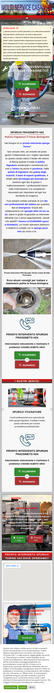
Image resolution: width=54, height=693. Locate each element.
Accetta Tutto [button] (10, 687)
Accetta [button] (23, 687)
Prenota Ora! (37, 539)
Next (51, 409)
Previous (2, 409)
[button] (27, 18)
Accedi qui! (27, 638)
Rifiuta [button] (31, 687)
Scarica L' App (19, 539)
